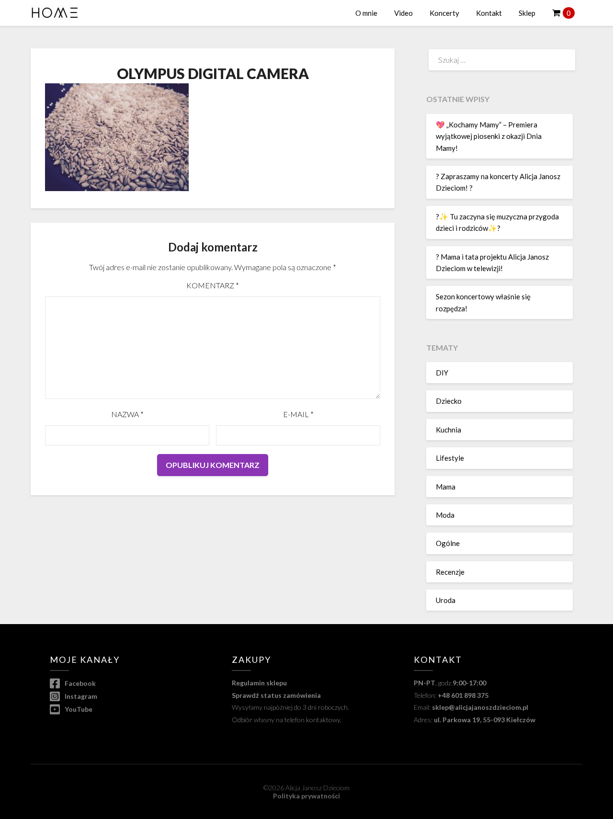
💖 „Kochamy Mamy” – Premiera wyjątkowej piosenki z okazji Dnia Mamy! (489, 136)
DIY (442, 372)
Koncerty (444, 13)
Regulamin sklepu (259, 683)
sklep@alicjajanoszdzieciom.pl (480, 707)
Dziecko (449, 401)
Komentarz (212, 285)
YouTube (77, 709)
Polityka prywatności (306, 796)
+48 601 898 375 (463, 695)
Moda (445, 515)
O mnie (366, 13)
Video (403, 13)
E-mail (298, 414)
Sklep (527, 13)
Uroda (445, 600)
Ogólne (448, 543)
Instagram (80, 696)
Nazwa (127, 414)
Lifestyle (450, 458)
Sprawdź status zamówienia (276, 695)
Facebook (79, 683)
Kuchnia (448, 429)
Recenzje (450, 572)
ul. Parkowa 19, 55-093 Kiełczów (484, 720)
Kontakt (489, 13)
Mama (445, 486)
